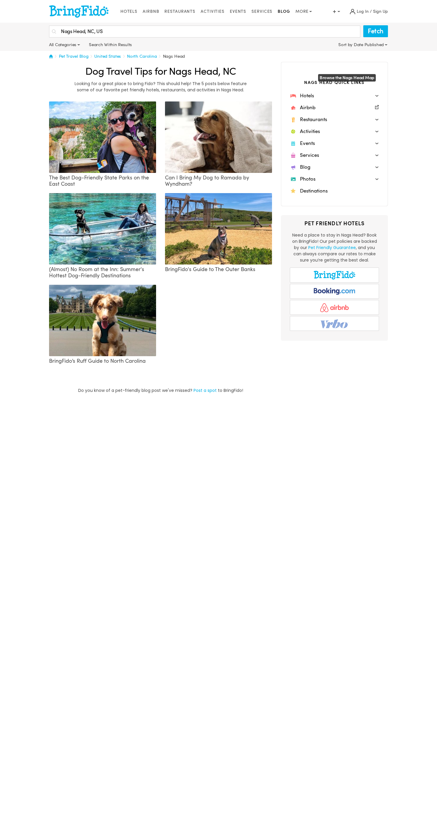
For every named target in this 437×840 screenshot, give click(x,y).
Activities (212, 11)
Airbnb (151, 11)
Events (238, 11)
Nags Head (174, 56)
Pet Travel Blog (74, 56)
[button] (334, 96)
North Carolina (142, 56)
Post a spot (205, 390)
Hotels (128, 11)
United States (107, 56)
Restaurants (179, 11)
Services (261, 11)
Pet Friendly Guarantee (332, 248)
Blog (284, 11)
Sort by (346, 45)
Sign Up (380, 11)
